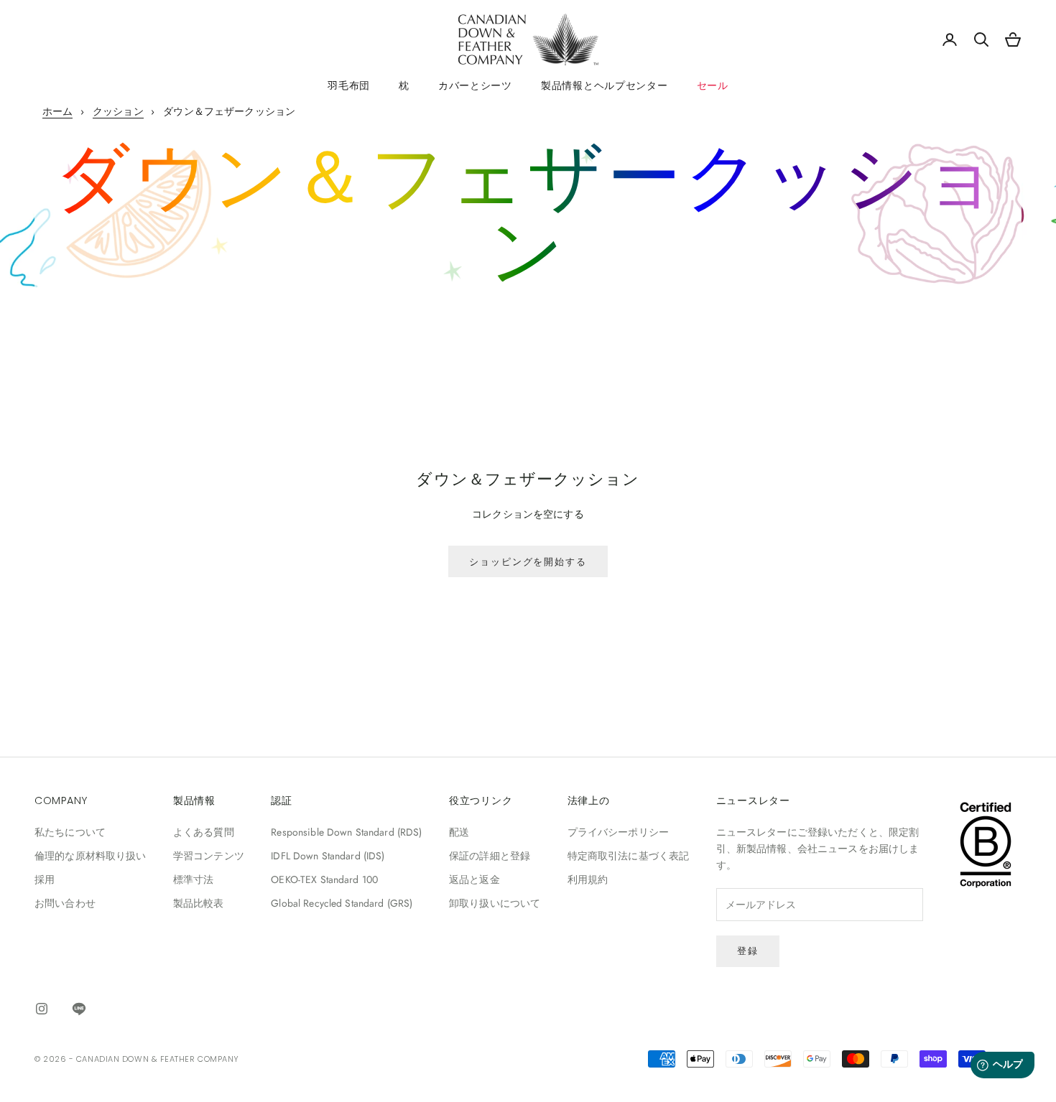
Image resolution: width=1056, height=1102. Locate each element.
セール (712, 85)
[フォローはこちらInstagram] (41, 1008)
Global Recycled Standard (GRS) (341, 903)
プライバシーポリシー (618, 832)
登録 (748, 951)
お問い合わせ (65, 903)
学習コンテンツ (208, 856)
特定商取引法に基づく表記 (629, 856)
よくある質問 (203, 832)
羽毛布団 (349, 85)
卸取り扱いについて (494, 903)
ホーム (57, 111)
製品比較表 (198, 903)
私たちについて (70, 832)
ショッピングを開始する (528, 562)
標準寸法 (193, 879)
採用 (44, 879)
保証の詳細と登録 (489, 856)
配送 (459, 832)
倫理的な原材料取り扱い (90, 856)
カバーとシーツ (475, 85)
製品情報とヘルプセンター (604, 85)
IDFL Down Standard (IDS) (327, 856)
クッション (118, 111)
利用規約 (588, 879)
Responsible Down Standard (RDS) (346, 832)
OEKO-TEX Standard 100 (324, 879)
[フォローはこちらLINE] (79, 1008)
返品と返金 (474, 879)
